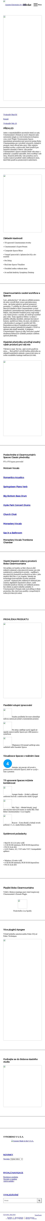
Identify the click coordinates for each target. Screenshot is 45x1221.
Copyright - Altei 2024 (9, 1214)
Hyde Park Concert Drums (16, 505)
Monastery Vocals (12, 523)
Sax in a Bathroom (12, 532)
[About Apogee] (22, 1141)
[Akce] (22, 1200)
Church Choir (10, 514)
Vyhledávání (10, 1195)
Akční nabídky (8, 1181)
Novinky (8, 1154)
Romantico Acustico (13, 477)
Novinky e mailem (10, 1179)
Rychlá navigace (13, 1172)
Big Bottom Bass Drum (15, 496)
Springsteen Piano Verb (15, 486)
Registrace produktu (10, 1177)
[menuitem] (26, 4)
